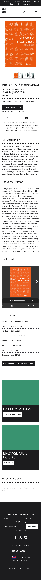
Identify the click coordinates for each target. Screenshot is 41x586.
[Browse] (20, 447)
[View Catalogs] (20, 401)
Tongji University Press (20, 321)
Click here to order (24, 4)
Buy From (10, 107)
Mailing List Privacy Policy (21, 530)
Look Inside (6, 101)
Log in (4, 111)
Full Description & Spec (25, 101)
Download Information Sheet (18, 363)
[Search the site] (15, 11)
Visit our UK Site (24, 557)
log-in (8, 488)
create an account (18, 488)
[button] (23, 11)
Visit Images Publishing (20, 560)
